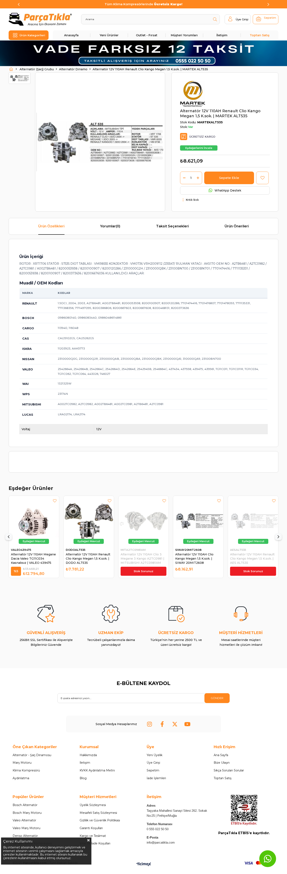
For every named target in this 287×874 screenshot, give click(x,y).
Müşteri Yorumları (184, 35)
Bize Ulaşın (222, 763)
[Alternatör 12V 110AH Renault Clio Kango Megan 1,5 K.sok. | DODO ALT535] (89, 521)
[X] (175, 724)
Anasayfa (71, 35)
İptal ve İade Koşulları (95, 843)
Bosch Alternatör (25, 805)
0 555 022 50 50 (158, 829)
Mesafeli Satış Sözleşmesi (98, 813)
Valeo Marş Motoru (26, 828)
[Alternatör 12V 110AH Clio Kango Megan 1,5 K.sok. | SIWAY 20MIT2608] (198, 521)
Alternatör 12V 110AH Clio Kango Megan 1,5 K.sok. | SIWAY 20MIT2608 (194, 558)
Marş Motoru (22, 763)
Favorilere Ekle (55, 501)
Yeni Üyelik (154, 755)
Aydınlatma (21, 778)
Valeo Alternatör (24, 820)
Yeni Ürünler (109, 35)
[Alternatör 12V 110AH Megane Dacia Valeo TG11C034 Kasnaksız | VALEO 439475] (34, 521)
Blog (83, 778)
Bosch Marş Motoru (27, 813)
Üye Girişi (153, 763)
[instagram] (149, 724)
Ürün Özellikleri (51, 226)
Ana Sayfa (221, 755)
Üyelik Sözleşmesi (93, 805)
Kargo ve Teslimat (93, 836)
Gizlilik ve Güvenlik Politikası (100, 820)
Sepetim (153, 770)
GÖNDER (217, 698)
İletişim (221, 35)
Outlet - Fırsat (146, 35)
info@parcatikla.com (161, 842)
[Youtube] (187, 724)
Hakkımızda (88, 755)
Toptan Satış (259, 35)
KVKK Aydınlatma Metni (97, 770)
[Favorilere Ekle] (263, 178)
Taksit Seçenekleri (172, 226)
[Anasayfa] (11, 69)
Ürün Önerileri (237, 226)
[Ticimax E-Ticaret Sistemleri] (143, 864)
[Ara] (215, 19)
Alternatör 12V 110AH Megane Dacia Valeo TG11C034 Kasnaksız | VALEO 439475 (33, 558)
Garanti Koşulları (91, 828)
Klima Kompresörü (26, 770)
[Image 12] (244, 810)
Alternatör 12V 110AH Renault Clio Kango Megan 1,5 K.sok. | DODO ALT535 (88, 558)
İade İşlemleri (156, 778)
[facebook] (162, 724)
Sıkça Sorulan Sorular (229, 770)
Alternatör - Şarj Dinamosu (32, 755)
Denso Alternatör (25, 836)
